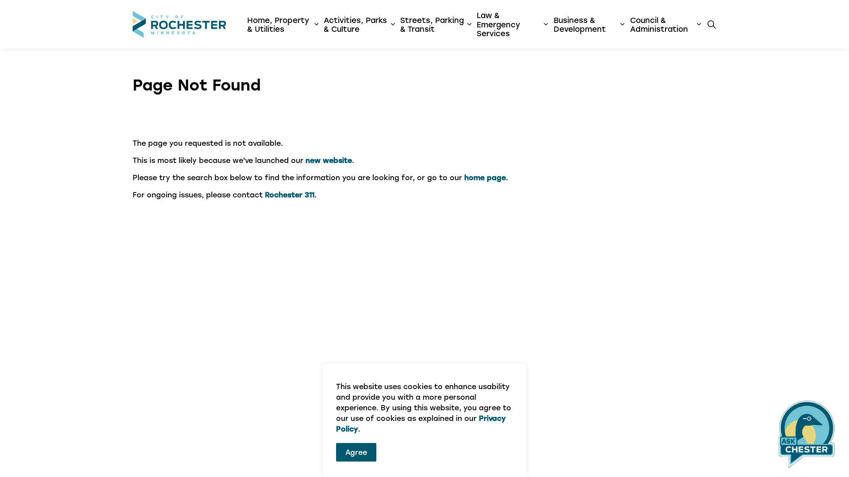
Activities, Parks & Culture (355, 24)
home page (485, 177)
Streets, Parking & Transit (432, 24)
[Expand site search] (711, 24)
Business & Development (580, 24)
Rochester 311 (289, 194)
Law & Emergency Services (498, 24)
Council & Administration (659, 24)
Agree (356, 452)
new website (329, 160)
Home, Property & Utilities (278, 24)
